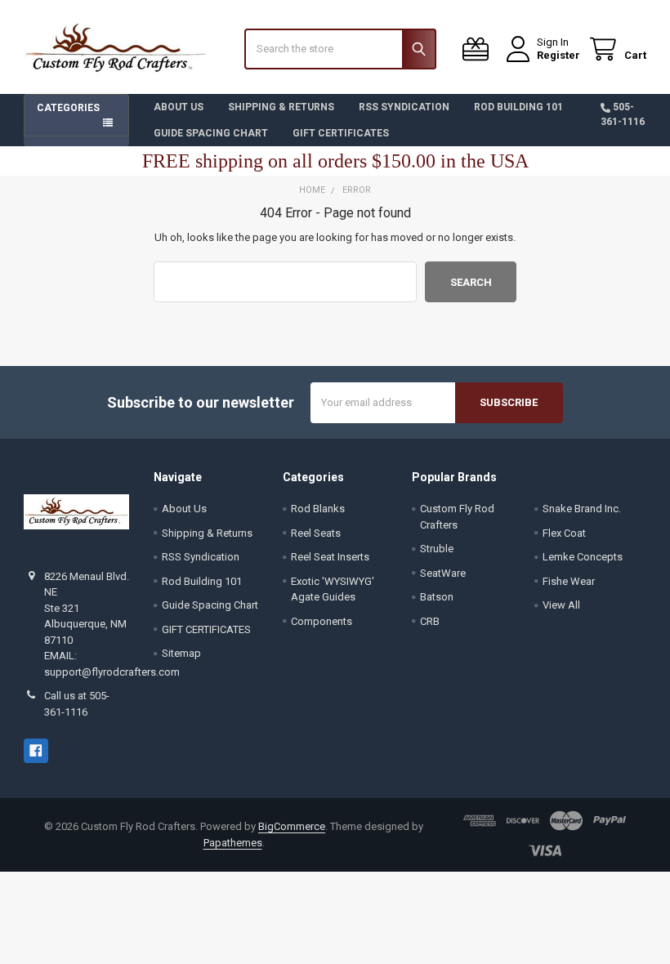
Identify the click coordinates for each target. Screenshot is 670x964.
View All (561, 605)
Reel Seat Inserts (330, 557)
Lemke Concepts (583, 557)
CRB (430, 621)
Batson (436, 597)
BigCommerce (291, 826)
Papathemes (232, 843)
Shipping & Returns (281, 107)
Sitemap (181, 653)
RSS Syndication (404, 107)
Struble (436, 548)
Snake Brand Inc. (582, 508)
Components (321, 621)
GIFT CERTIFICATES (341, 133)
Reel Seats (316, 533)
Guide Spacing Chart (211, 133)
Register (558, 55)
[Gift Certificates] (479, 49)
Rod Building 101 (518, 107)
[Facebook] (35, 750)
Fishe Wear (569, 581)
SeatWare (443, 573)
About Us (178, 107)
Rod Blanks (318, 508)
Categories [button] (68, 108)
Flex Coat (564, 533)
